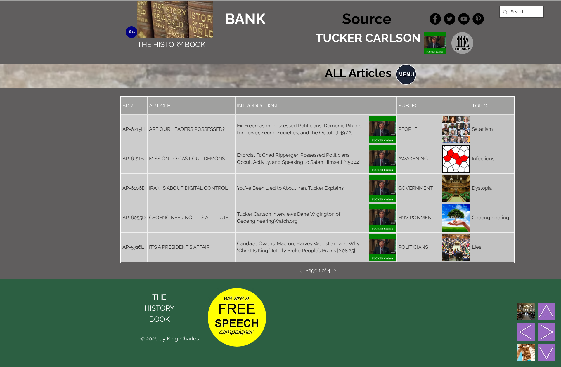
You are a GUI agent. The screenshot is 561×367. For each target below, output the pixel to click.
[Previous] (302, 270)
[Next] (333, 270)
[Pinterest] (478, 19)
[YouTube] (464, 19)
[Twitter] (449, 19)
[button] (406, 74)
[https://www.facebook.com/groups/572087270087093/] (435, 19)
